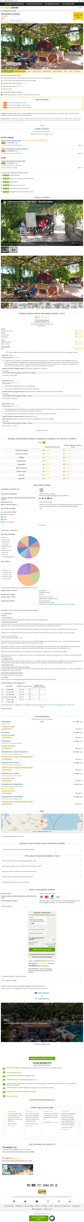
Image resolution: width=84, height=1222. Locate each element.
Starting (31, 923)
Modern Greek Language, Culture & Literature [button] (19, 107)
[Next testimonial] (79, 1122)
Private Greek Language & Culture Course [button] (18, 105)
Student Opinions (46, 71)
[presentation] (10, 29)
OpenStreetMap (80, 829)
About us (38, 1206)
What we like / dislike (20, 71)
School (66, 71)
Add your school (48, 1209)
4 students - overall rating (15, 20)
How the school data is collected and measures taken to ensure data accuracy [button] (40, 970)
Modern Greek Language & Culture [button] (16, 102)
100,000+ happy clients (53, 4)
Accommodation (78, 71)
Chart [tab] (40, 442)
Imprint (51, 1206)
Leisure (71, 71)
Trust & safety (75, 1206)
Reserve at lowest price (7, 71)
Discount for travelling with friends (42, 957)
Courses (29, 71)
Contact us (44, 1206)
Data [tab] (44, 442)
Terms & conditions (9, 1206)
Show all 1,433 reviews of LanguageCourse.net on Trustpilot (18, 1151)
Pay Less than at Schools (35, 4)
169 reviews (50, 963)
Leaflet (74, 829)
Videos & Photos (36, 71)
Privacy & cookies (29, 1206)
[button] (1, 1)
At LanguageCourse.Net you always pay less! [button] (42, 914)
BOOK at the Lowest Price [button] (42, 949)
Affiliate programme (37, 1209)
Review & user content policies (62, 1206)
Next (80, 223)
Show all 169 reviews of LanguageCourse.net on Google (17, 1160)
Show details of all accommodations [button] (42, 719)
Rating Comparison (58, 71)
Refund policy (51, 946)
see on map (33, 22)
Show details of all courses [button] (43, 131)
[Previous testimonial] (4, 1122)
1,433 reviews (45, 965)
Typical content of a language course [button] (43, 134)
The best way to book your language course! (42, 954)
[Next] (81, 71)
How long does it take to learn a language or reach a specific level (57, 704)
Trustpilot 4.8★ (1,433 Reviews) (16, 4)
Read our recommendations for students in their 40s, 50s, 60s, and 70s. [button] (57, 604)
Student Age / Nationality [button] (9, 530)
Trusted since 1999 (69, 4)
